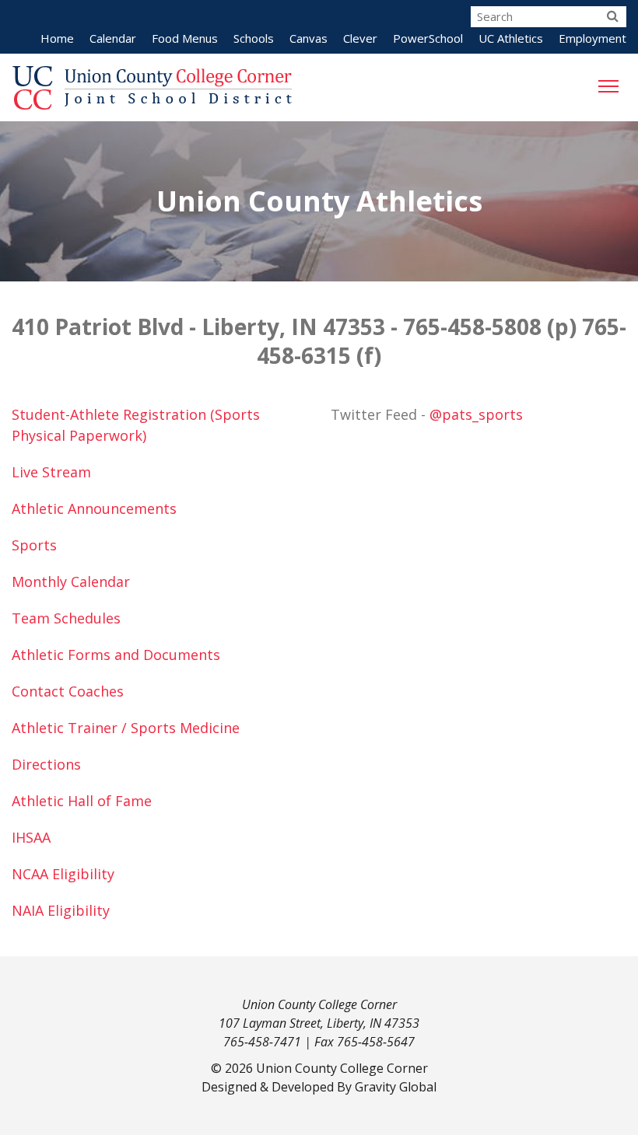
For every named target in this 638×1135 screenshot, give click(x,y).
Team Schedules (66, 618)
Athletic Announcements (94, 508)
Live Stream (51, 472)
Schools (253, 38)
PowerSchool (428, 38)
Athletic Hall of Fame (82, 800)
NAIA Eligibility (61, 910)
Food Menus (185, 38)
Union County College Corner (342, 1068)
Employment (592, 38)
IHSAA (31, 837)
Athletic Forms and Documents (116, 654)
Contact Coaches (68, 691)
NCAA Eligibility (63, 873)
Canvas (308, 38)
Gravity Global (395, 1086)
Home (57, 38)
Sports (34, 545)
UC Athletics (510, 38)
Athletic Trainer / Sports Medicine (126, 727)
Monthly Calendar (71, 581)
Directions (46, 764)
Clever (360, 38)
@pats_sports (476, 414)
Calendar (112, 38)
